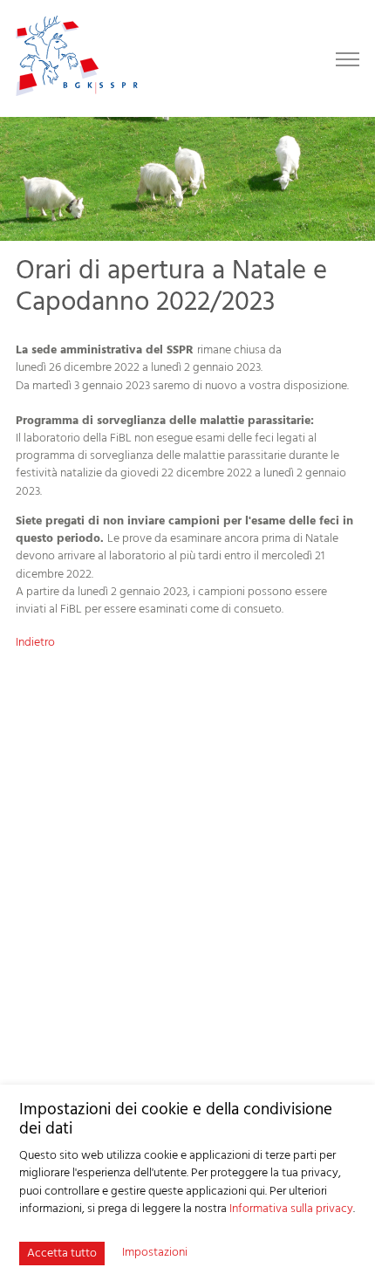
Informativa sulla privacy (291, 1209)
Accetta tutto (62, 1253)
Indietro (35, 643)
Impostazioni (155, 1253)
